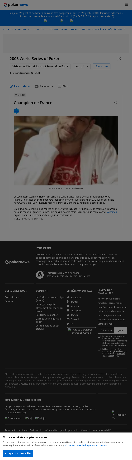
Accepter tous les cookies (18, 453)
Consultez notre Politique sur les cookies (86, 445)
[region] (66, 446)
